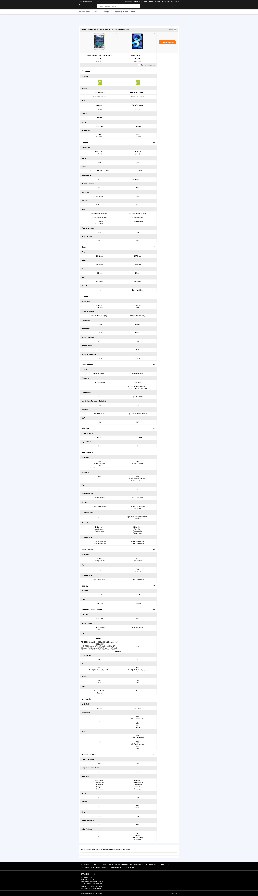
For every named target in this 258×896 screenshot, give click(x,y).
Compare (93, 864)
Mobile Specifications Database (123, 867)
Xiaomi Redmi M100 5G (87, 888)
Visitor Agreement (88, 867)
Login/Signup (174, 6)
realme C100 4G (98, 881)
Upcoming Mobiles (121, 11)
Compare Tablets (91, 849)
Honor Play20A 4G (86, 884)
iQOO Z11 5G (165, 1)
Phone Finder (102, 864)
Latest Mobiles (128, 1)
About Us (152, 864)
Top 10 (110, 864)
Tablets (83, 849)
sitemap (145, 864)
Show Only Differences (147, 65)
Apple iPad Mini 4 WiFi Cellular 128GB (99, 55)
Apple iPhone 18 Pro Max (87, 881)
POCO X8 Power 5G (86, 886)
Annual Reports (163, 864)
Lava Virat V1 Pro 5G (96, 884)
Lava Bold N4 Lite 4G (86, 877)
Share (171, 29)
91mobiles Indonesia (121, 864)
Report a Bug (173, 893)
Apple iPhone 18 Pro (154, 1)
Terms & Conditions (103, 867)
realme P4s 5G (175, 1)
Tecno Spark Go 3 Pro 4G (87, 879)
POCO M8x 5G (97, 888)
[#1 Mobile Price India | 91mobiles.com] (85, 6)
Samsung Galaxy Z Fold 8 (140, 1)
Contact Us (85, 864)
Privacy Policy (135, 864)
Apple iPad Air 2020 (137, 55)
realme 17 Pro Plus (96, 886)
